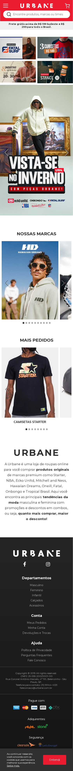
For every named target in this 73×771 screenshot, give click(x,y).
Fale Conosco (36, 660)
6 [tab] (38, 323)
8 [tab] (43, 323)
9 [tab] (46, 323)
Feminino (36, 590)
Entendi (54, 760)
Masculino (36, 585)
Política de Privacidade (36, 650)
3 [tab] (29, 323)
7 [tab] (40, 323)
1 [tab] (23, 323)
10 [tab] (50, 323)
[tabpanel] (36, 150)
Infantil (36, 595)
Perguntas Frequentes (36, 655)
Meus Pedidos (36, 622)
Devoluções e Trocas (36, 633)
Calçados (37, 600)
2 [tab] (26, 323)
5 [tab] (35, 323)
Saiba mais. (13, 765)
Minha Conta (36, 628)
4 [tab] (32, 323)
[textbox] (39, 14)
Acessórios (36, 605)
